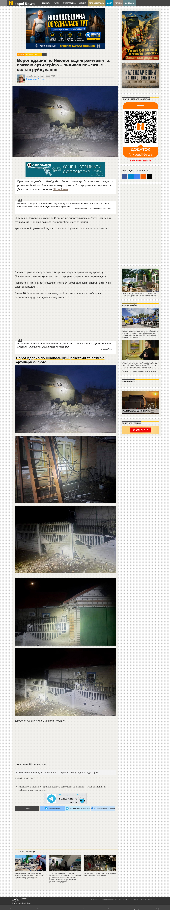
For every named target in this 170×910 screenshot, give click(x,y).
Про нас (143, 899)
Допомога (129, 3)
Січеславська (69, 3)
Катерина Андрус (38, 76)
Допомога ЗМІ (124, 899)
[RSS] (143, 176)
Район (56, 3)
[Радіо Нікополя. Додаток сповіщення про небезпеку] (140, 35)
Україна (82, 3)
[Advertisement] (65, 251)
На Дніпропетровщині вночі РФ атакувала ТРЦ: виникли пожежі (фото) (100, 874)
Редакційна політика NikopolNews (104, 899)
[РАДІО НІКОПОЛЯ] (140, 75)
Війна (31, 54)
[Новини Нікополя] (21, 5)
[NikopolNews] (65, 799)
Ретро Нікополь (96, 3)
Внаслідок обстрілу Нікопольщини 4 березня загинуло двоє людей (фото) (59, 772)
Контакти (134, 899)
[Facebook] (124, 176)
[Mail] (149, 176)
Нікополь (46, 3)
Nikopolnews (60, 189)
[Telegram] (131, 176)
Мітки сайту (152, 899)
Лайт (109, 3)
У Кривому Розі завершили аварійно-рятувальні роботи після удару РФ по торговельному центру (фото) (29, 875)
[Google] (137, 176)
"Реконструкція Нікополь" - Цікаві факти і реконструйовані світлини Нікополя (140, 294)
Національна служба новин (143, 371)
